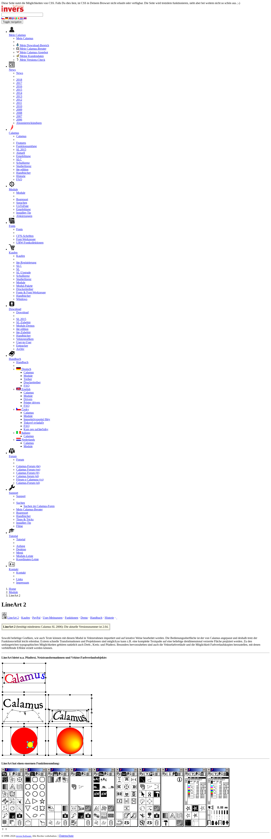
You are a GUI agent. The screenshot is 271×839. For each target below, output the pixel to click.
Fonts (19, 229)
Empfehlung (23, 156)
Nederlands (28, 439)
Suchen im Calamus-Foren (39, 506)
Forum (20, 459)
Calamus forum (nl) (27, 476)
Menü (19, 552)
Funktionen (71, 617)
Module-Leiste (24, 556)
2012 (19, 99)
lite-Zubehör (23, 332)
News (19, 73)
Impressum (22, 582)
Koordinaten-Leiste (27, 559)
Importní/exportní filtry (37, 419)
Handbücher (23, 172)
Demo (84, 617)
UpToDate (22, 206)
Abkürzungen (24, 216)
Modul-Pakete (24, 285)
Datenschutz (66, 835)
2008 (19, 113)
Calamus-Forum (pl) (28, 482)
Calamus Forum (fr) (27, 472)
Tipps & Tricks (25, 519)
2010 (19, 106)
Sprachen (21, 202)
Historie (20, 176)
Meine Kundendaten (31, 56)
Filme (19, 526)
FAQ (19, 179)
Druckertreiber (24, 289)
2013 (19, 96)
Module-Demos (25, 325)
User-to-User (23, 342)
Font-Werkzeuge (26, 239)
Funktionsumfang (26, 146)
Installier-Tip (23, 212)
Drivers (28, 399)
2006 (19, 119)
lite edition (22, 169)
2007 (19, 116)
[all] (116, 617)
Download (22, 312)
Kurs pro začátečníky (36, 429)
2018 (19, 79)
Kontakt (21, 572)
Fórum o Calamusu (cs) (30, 479)
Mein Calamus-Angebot (33, 52)
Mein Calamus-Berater (32, 48)
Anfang (20, 546)
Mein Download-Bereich (34, 45)
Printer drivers (32, 402)
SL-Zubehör (23, 322)
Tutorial (20, 539)
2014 (19, 93)
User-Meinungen (52, 617)
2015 (19, 89)
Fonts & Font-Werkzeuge (31, 292)
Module (20, 192)
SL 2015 (21, 149)
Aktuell (20, 152)
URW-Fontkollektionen (30, 242)
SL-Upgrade (23, 272)
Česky (25, 409)
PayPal (36, 617)
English (25, 389)
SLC (19, 159)
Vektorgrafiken (25, 339)
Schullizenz (23, 162)
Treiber (28, 379)
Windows (21, 299)
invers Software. (24, 836)
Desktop (21, 549)
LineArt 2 (13, 617)
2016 (19, 86)
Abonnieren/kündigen (29, 122)
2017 (19, 83)
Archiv (20, 349)
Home (12, 588)
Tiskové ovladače (34, 422)
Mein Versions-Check (32, 59)
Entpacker (22, 345)
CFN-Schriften (25, 235)
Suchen (20, 502)
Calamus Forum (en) (28, 469)
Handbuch (22, 362)
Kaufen (20, 255)
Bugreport (22, 199)
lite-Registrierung (26, 262)
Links (19, 579)
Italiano (25, 432)
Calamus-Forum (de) (28, 466)
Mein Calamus (24, 38)
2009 (19, 109)
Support (20, 496)
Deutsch (26, 369)
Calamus (21, 136)
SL (18, 269)
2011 (19, 103)
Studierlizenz (23, 166)
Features (21, 142)
